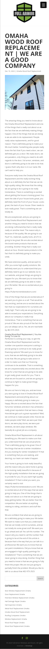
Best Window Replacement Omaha (18, 591)
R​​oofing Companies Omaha (15, 615)
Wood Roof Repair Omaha (14, 623)
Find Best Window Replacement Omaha (19, 598)
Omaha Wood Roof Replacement (29, 71)
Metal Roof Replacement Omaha (17, 608)
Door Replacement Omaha (15, 594)
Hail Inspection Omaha (13, 605)
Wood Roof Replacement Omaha (17, 626)
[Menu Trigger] (43, 5)
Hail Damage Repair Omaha (15, 601)
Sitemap (28, 646)
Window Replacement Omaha (16, 619)
